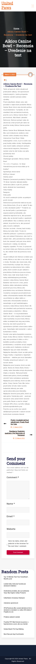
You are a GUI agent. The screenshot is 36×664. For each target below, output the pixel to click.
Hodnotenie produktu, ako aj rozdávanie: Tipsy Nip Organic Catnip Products (16, 592)
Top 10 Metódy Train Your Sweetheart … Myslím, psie (16, 578)
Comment (13, 477)
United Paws (7, 5)
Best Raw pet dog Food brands (14, 634)
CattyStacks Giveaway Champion (14, 598)
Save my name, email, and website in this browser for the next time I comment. (18, 543)
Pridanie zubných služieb (12, 617)
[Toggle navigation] (32, 6)
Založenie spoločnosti (11, 603)
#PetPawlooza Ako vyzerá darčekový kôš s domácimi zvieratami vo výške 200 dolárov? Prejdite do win (18, 610)
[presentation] (5, 423)
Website (11, 529)
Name (11, 503)
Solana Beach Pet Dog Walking (14, 629)
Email (10, 516)
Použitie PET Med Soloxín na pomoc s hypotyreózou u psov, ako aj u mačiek (16, 623)
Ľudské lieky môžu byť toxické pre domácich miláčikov (15, 585)
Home (16, 28)
